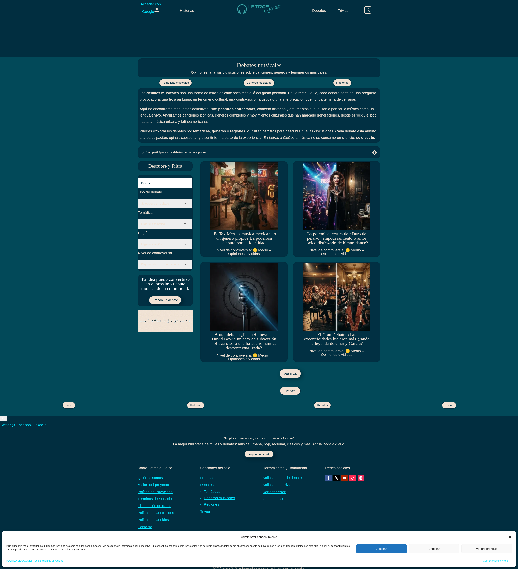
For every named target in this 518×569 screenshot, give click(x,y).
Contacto (145, 527)
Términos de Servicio (155, 499)
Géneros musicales (259, 82)
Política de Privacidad (155, 492)
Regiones (342, 82)
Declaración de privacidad (48, 560)
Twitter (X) (8, 425)
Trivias (343, 10)
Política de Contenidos (156, 513)
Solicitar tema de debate (282, 478)
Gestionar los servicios (495, 560)
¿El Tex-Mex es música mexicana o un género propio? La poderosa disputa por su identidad (244, 238)
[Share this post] (3, 418)
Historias (187, 10)
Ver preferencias (487, 548)
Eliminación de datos (154, 506)
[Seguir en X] (336, 478)
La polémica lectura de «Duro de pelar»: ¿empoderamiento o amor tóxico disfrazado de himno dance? (336, 238)
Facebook (25, 425)
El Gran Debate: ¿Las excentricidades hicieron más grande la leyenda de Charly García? (336, 339)
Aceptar (381, 548)
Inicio (69, 405)
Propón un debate (165, 300)
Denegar (434, 548)
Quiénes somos (150, 478)
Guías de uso (273, 499)
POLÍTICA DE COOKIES (19, 560)
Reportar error (274, 492)
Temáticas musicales (175, 82)
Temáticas (212, 492)
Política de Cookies (153, 520)
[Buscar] (367, 10)
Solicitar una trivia (277, 485)
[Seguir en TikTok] (352, 478)
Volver (290, 391)
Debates (319, 10)
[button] (510, 537)
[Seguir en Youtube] (344, 478)
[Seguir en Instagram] (361, 478)
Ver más (290, 374)
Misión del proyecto (153, 485)
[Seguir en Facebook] (328, 478)
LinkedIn (39, 425)
